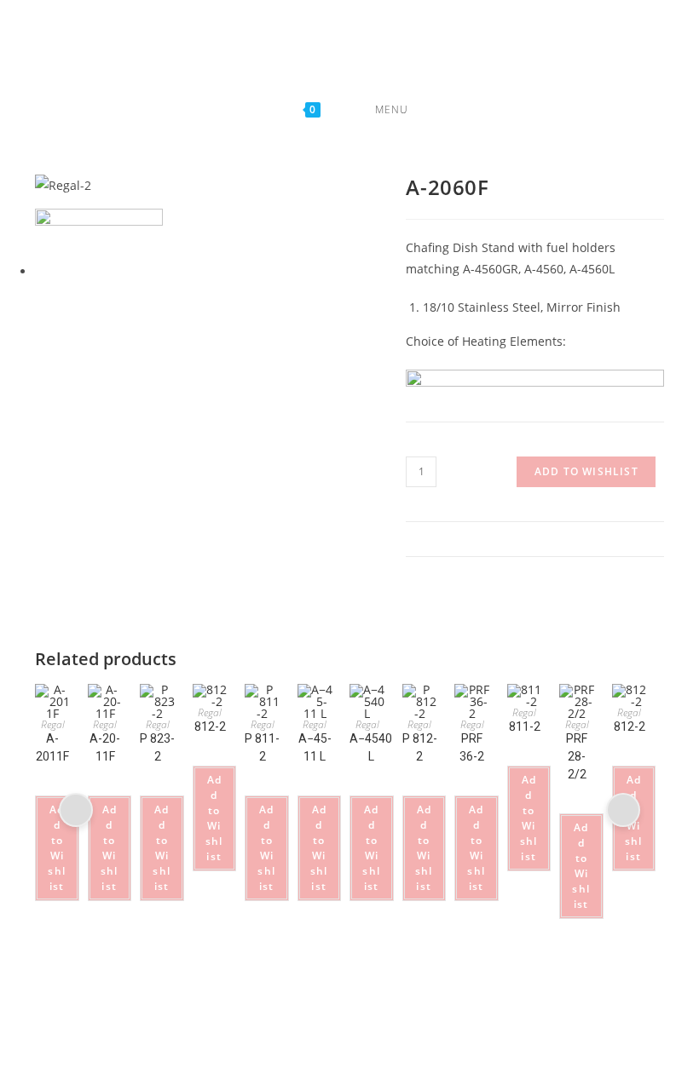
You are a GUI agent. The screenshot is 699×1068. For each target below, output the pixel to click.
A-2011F (52, 747)
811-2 (524, 726)
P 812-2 (419, 747)
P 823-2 (157, 747)
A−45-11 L (315, 747)
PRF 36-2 (471, 747)
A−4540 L (371, 747)
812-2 (210, 726)
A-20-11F (105, 747)
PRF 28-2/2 (576, 756)
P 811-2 (262, 747)
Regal (53, 724)
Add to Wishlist (586, 471)
